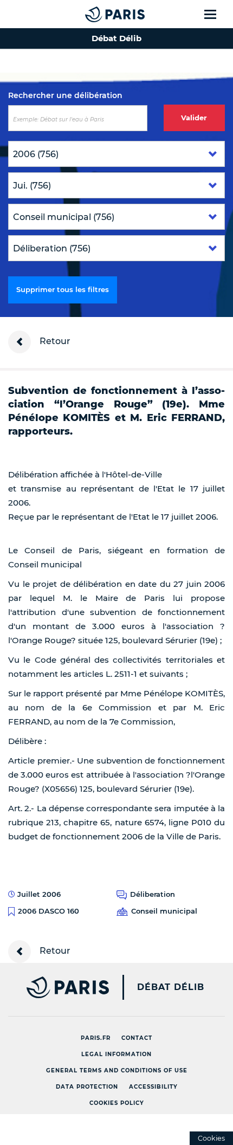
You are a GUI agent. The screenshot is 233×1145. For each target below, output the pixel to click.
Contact (136, 1038)
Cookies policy (116, 1103)
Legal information (116, 1054)
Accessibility (153, 1086)
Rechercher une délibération (65, 95)
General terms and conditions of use (116, 1070)
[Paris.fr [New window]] (54, 987)
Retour (53, 341)
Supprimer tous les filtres (62, 289)
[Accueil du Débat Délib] (93, 14)
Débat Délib (170, 987)
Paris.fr (96, 1038)
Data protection (87, 1086)
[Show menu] (216, 14)
